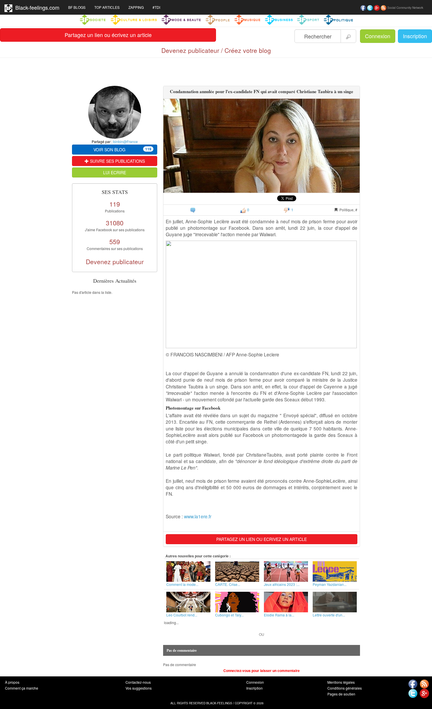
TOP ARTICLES (107, 7)
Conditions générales (344, 687)
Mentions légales (341, 682)
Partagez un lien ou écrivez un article (108, 34)
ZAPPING (136, 7)
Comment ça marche (21, 687)
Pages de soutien (341, 693)
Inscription (415, 36)
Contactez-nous (138, 682)
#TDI (156, 7)
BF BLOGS (77, 7)
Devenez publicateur (115, 261)
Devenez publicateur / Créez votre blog (216, 50)
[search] (348, 36)
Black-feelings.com (35, 7)
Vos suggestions (138, 687)
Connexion (377, 36)
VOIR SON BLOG (122, 149)
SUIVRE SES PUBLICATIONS (117, 161)
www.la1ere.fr (197, 516)
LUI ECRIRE (114, 172)
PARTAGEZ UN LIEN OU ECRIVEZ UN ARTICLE (261, 539)
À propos (12, 682)
